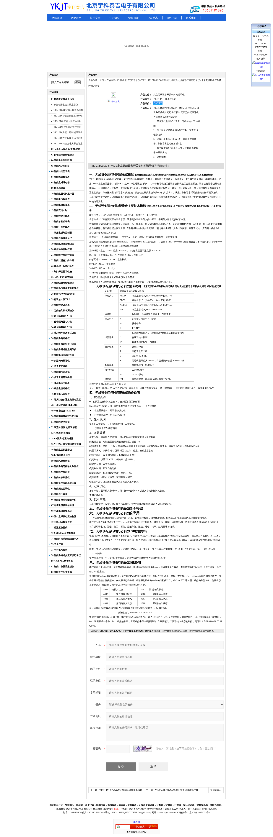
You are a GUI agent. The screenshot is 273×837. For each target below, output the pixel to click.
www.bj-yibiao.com (167, 812)
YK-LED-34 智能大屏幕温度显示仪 (68, 110)
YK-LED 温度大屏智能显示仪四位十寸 (67, 133)
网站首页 (57, 18)
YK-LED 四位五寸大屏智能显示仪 (67, 144)
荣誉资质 (133, 18)
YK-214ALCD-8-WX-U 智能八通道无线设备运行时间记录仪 (170, 80)
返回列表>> (216, 790)
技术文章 (95, 18)
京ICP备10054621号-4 (199, 812)
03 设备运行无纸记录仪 (128, 80)
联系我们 (191, 18)
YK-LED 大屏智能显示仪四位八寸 (67, 138)
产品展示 (76, 18)
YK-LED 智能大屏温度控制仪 (67, 115)
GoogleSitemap (144, 812)
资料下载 (172, 18)
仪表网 (136, 822)
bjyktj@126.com (209, 809)
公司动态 (152, 18)
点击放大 (115, 101)
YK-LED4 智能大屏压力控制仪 (67, 122)
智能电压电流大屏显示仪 (65, 104)
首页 (102, 80)
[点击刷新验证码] (142, 749)
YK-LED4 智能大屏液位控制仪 (67, 127)
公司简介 (114, 18)
